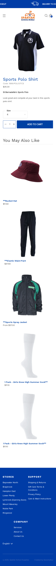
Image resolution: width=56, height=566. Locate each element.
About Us (18, 532)
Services (18, 527)
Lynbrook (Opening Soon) (14, 500)
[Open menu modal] (4, 15)
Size (9, 110)
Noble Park (8, 508)
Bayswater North (10, 482)
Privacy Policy (34, 494)
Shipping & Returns (37, 482)
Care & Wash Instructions (39, 498)
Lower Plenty (9, 495)
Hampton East (9, 491)
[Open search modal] (46, 15)
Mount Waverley (10, 504)
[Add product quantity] (13, 124)
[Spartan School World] (28, 16)
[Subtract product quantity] (5, 124)
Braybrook (7, 487)
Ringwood (7, 513)
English (6, 543)
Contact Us (19, 536)
